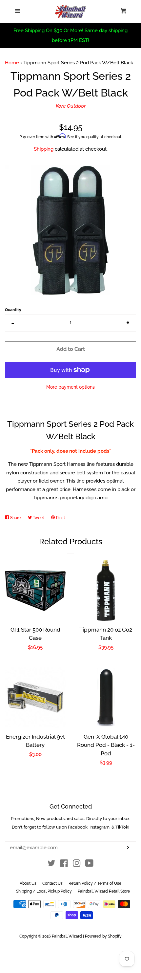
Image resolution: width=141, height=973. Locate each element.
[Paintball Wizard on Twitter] (51, 865)
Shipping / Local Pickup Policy (44, 891)
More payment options (70, 387)
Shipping (43, 149)
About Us (28, 883)
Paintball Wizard (67, 936)
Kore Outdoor (71, 106)
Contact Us (52, 883)
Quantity (13, 310)
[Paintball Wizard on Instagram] (77, 865)
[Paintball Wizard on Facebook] (64, 865)
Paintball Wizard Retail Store (104, 891)
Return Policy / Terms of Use (95, 883)
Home (12, 63)
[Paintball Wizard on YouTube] (89, 865)
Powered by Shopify (103, 936)
